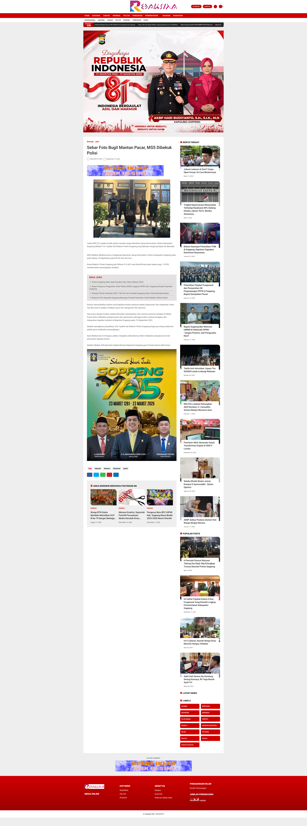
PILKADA (205, 732)
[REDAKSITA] (153, 12)
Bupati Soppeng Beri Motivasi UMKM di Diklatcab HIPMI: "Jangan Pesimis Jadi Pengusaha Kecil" (200, 331)
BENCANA (206, 706)
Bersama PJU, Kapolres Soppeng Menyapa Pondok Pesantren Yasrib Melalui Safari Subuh (130, 298)
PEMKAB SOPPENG (209, 725)
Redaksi (158, 790)
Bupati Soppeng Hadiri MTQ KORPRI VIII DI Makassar (162, 24)
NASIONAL (96, 16)
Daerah (110, 20)
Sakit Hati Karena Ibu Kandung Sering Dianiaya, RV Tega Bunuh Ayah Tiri (199, 679)
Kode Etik (158, 794)
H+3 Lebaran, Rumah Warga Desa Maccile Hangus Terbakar (200, 642)
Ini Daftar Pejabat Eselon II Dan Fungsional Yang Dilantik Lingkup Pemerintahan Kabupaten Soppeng (200, 603)
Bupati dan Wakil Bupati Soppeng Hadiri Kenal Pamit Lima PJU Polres (201, 24)
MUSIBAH (205, 713)
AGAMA (184, 706)
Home (87, 16)
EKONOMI (166, 16)
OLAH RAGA (186, 719)
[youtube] (93, 6)
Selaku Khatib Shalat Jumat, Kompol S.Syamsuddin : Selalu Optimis (198, 484)
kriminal (117, 468)
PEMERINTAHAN (151, 16)
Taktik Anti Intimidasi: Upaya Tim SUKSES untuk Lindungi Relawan (200, 370)
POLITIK (126, 16)
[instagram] (90, 6)
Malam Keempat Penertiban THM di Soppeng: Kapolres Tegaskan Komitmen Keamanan (200, 249)
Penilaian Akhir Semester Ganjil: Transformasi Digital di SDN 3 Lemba (199, 445)
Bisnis (146, 20)
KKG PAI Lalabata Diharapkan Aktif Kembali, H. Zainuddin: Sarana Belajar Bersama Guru (198, 407)
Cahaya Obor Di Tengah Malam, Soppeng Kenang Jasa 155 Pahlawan (123, 24)
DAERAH (106, 16)
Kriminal (126, 20)
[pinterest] (109, 475)
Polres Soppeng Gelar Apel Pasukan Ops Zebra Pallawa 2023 (117, 282)
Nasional (101, 20)
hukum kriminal (187, 745)
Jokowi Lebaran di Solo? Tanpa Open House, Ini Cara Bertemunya (200, 170)
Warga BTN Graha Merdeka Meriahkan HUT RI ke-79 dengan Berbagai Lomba (103, 515)
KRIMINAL (117, 16)
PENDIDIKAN (137, 16)
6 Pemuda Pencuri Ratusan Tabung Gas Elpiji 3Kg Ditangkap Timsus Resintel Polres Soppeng (199, 563)
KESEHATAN (178, 16)
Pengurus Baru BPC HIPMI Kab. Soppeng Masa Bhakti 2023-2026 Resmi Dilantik (160, 515)
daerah (98, 468)
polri (97, 142)
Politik (118, 20)
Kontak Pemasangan (198, 788)
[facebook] (84, 6)
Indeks (207, 6)
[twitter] (87, 6)
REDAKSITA (160, 814)
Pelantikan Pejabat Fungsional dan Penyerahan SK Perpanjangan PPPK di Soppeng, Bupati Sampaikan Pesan (199, 289)
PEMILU (184, 725)
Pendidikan (137, 20)
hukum (107, 468)
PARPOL (205, 719)
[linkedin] (116, 475)
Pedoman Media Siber (163, 798)
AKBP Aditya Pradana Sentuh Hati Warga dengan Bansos (200, 521)
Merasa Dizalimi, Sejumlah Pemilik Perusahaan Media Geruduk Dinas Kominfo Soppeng (132, 515)
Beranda (90, 142)
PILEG (183, 732)
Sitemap (196, 6)
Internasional (90, 20)
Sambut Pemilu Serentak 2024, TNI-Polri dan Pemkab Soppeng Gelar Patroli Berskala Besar (130, 293)
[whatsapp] (103, 475)
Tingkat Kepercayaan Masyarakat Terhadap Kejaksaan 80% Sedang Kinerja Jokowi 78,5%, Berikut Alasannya (200, 209)
